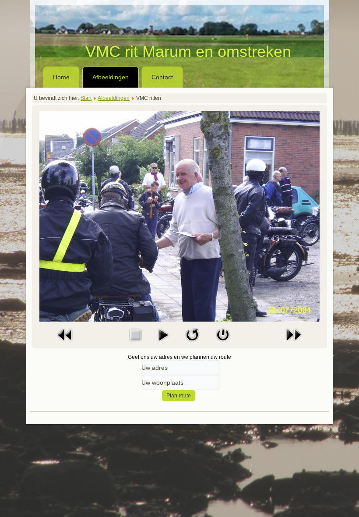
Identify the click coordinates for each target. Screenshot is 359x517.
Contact (162, 77)
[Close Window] (222, 343)
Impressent (192, 430)
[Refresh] (192, 343)
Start (86, 98)
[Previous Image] (65, 343)
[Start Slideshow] (163, 343)
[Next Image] (293, 343)
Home (61, 77)
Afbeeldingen (110, 77)
